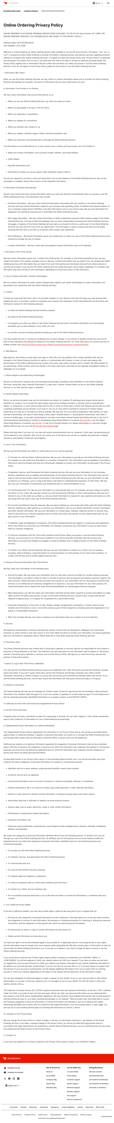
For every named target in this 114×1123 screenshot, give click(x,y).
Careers (80, 1107)
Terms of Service (17, 1115)
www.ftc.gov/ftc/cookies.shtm (34, 344)
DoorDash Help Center (12, 11)
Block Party (100, 1107)
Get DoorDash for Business (99, 1084)
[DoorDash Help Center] (11, 1058)
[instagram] (13, 1079)
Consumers (14, 1107)
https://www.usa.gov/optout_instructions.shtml (68, 344)
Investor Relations (68, 1107)
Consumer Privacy (30, 1115)
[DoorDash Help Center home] (5, 3)
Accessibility (50, 1076)
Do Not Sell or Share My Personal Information (51, 1118)
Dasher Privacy (42, 1115)
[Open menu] (108, 3)
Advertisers (44, 1107)
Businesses (55, 1107)
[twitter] (5, 1079)
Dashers (24, 1107)
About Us (49, 1072)
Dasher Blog (50, 1084)
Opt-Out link (85, 420)
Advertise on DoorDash (97, 1087)
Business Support (73, 1091)
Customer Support (31, 11)
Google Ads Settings (44, 426)
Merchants (33, 1107)
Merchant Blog (51, 1087)
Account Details (72, 1072)
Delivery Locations (86, 1115)
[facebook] (9, 1079)
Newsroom (89, 1107)
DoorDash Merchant (96, 1076)
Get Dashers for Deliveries (98, 1080)
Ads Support (71, 1095)
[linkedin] (18, 1079)
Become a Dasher (95, 1072)
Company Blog (51, 1080)
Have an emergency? (74, 1099)
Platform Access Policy (71, 1115)
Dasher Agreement (55, 1115)
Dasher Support (72, 1084)
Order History (72, 1076)
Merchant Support (73, 1087)
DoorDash (109, 1116)
